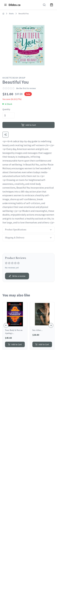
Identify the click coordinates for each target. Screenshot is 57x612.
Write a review (18, 276)
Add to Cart (31, 125)
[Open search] (44, 5)
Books (11, 13)
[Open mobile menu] (5, 5)
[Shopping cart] (51, 5)
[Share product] (5, 135)
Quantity (6, 109)
